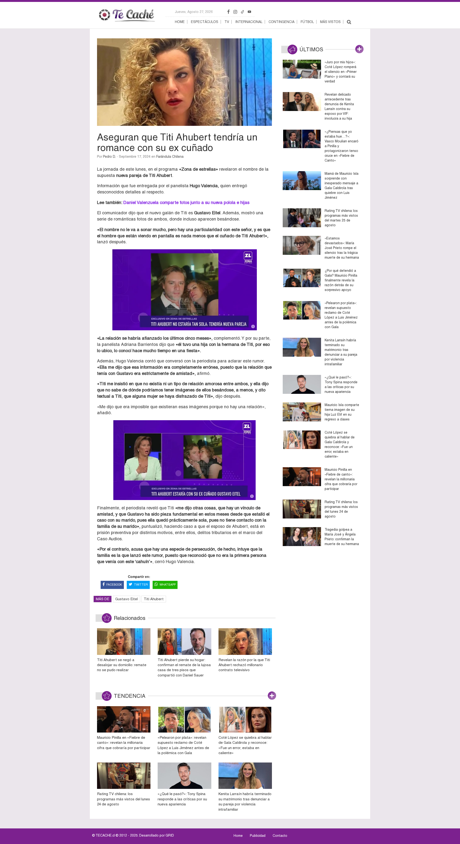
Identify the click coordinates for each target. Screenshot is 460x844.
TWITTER (141, 584)
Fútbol (307, 22)
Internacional (248, 22)
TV (226, 22)
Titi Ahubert (154, 599)
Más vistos (330, 22)
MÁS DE (102, 599)
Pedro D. (109, 156)
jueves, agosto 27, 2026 (194, 12)
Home (180, 22)
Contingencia (281, 22)
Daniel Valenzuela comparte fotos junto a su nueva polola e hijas (186, 202)
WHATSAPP (168, 584)
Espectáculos (204, 22)
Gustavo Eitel (126, 599)
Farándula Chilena (170, 156)
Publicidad (257, 836)
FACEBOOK (114, 584)
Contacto (280, 836)
